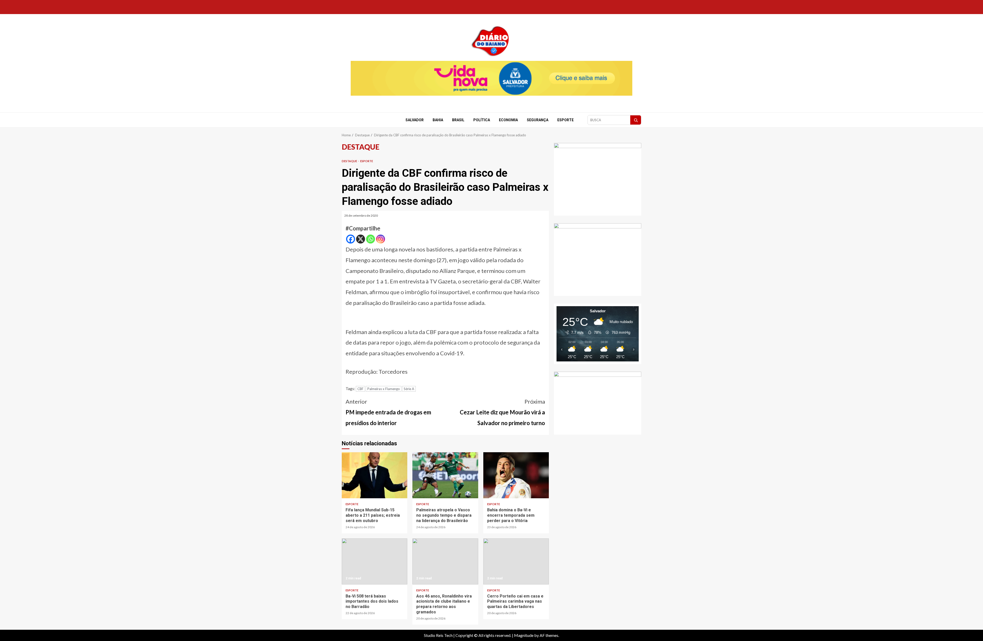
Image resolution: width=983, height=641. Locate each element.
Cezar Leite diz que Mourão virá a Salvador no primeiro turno (502, 412)
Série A (409, 389)
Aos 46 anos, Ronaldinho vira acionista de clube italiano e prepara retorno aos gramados (445, 561)
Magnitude (523, 635)
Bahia (438, 120)
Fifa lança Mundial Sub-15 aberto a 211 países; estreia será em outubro (374, 475)
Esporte (565, 120)
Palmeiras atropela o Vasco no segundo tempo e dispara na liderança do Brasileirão (445, 475)
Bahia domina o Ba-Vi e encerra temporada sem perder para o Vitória (516, 475)
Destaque (350, 161)
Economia (508, 120)
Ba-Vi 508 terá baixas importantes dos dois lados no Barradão (374, 561)
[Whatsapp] (370, 239)
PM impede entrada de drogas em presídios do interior (388, 412)
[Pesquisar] (635, 120)
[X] (360, 239)
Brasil (458, 120)
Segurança (537, 120)
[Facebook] (350, 239)
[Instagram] (380, 239)
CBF (360, 389)
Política (481, 120)
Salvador (414, 120)
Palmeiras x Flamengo (383, 389)
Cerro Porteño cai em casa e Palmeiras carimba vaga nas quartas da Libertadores (516, 561)
